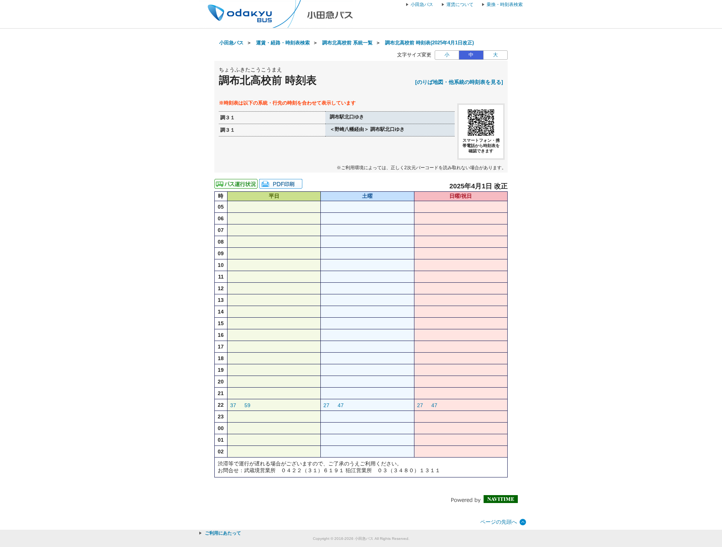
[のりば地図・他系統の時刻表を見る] (459, 82)
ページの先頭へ (498, 522)
